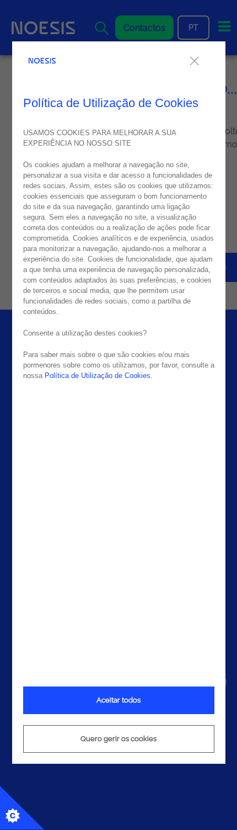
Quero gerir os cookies (118, 739)
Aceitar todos (118, 700)
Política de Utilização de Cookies (97, 375)
